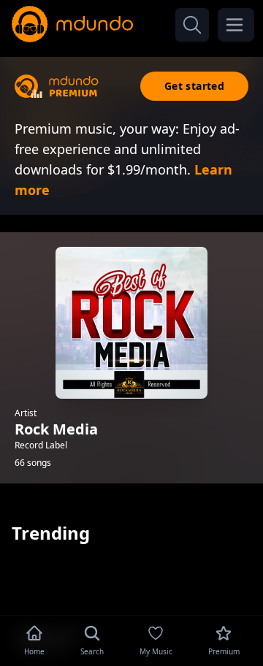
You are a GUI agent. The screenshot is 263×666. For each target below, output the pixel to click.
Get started (194, 86)
